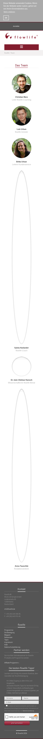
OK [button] (6, 18)
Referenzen (8, 637)
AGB (6, 645)
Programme (8, 630)
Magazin (7, 635)
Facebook (29, 26)
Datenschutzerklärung (12, 647)
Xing (21, 26)
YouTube (25, 26)
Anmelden (16, 26)
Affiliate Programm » (11, 663)
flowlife (6, 53)
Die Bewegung (9, 632)
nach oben (21, 580)
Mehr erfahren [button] (9, 12)
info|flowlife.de (9, 609)
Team (6, 640)
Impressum (8, 642)
